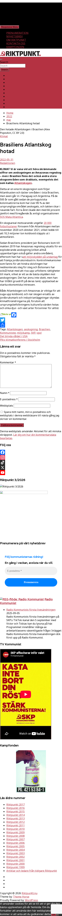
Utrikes (10, 82)
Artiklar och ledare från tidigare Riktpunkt (31, 870)
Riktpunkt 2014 (15, 815)
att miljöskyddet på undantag (40, 257)
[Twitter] (31, 319)
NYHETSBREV (14, 36)
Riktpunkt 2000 (15, 863)
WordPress (31, 900)
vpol (39, 333)
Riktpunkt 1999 (15, 867)
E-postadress (9, 399)
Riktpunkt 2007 (15, 839)
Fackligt (11, 86)
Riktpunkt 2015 (15, 811)
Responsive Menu (9, 27)
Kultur (10, 100)
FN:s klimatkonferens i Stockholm (20, 339)
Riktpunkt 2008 (15, 836)
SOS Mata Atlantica (11, 217)
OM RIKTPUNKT (16, 40)
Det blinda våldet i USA (14, 336)
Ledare (10, 103)
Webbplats (6, 405)
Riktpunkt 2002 (15, 857)
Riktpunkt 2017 (15, 804)
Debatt (10, 107)
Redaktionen (7, 163)
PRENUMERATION (17, 33)
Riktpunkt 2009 (15, 832)
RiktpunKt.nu (29, 893)
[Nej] (57, 915)
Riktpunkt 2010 (15, 829)
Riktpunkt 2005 (15, 846)
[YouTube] (31, 472)
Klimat (10, 96)
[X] (31, 467)
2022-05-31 (6, 159)
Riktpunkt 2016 (15, 808)
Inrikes (10, 79)
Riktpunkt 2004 (15, 850)
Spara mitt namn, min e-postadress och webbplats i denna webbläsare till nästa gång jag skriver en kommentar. (29, 415)
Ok (53, 914)
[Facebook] (31, 314)
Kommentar (8, 362)
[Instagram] (31, 457)
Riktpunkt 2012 (15, 822)
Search (4, 62)
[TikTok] (31, 462)
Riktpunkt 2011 (15, 825)
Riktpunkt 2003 (15, 853)
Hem (9, 75)
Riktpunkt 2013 (15, 818)
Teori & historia (15, 93)
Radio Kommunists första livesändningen (30, 609)
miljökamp (23, 333)
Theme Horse (21, 896)
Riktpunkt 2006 (15, 843)
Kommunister (8, 333)
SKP (33, 333)
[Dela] (31, 325)
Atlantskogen (23, 183)
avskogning (31, 329)
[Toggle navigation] (1, 59)
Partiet (10, 89)
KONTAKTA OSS (15, 43)
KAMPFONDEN (15, 47)
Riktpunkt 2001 (15, 860)
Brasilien (44, 329)
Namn (4, 393)
